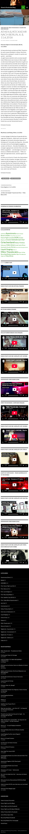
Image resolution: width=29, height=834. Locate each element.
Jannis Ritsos (21, 245)
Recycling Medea (6, 254)
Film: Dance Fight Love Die (7, 586)
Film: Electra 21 (5, 589)
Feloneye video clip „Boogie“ (8, 685)
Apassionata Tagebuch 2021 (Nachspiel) (11, 761)
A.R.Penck (3, 233)
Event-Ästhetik (12, 240)
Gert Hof (21, 240)
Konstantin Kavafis (6, 247)
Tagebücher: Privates (6, 634)
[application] (14, 216)
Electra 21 (3, 240)
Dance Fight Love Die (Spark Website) (10, 809)
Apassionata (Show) (6, 577)
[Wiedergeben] (3, 222)
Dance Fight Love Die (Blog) (8, 803)
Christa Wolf (12, 235)
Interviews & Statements (7, 611)
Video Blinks (9, 256)
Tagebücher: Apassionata (7, 629)
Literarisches (4, 617)
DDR (16, 237)
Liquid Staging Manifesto (7, 695)
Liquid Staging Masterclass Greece (9, 765)
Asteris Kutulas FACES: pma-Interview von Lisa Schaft (14, 784)
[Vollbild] (26, 222)
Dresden (20, 237)
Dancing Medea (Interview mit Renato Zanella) (12, 729)
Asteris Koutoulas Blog (8, 7)
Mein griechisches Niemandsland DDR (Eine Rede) (13, 780)
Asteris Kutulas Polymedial (7, 800)
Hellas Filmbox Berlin (6, 609)
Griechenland (4, 27)
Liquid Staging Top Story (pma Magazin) (10, 734)
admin (7, 40)
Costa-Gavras (18, 235)
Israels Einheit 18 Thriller (7, 681)
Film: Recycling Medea (6, 594)
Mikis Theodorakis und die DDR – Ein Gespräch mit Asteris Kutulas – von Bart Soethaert (13, 720)
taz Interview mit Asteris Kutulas (9, 742)
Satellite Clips (15, 254)
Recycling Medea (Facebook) (8, 817)
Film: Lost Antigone (6, 591)
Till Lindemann (22, 254)
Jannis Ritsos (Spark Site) (7, 814)
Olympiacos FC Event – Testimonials (10, 770)
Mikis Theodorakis (14, 27)
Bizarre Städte (5, 235)
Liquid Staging (6, 249)
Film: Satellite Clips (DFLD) (7, 597)
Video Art (3, 256)
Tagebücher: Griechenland (7, 632)
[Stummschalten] (23, 222)
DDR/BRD (3, 583)
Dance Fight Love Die (7, 238)
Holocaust (3, 245)
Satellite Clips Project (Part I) (8, 704)
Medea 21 (15, 249)
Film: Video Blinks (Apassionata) (9, 600)
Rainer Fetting (22, 252)
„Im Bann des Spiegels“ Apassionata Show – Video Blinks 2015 (13, 192)
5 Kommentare (13, 40)
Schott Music (4, 823)
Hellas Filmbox (20, 243)
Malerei (3, 620)
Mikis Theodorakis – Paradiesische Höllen (11, 651)
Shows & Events (5, 626)
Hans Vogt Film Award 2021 (8, 751)
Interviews (10, 245)
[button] (14, 216)
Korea (13, 247)
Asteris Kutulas (19, 233)
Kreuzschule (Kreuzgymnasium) (22, 247)
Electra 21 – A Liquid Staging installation (11, 725)
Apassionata (11, 233)
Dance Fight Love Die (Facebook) (9, 806)
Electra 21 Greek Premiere (7, 738)
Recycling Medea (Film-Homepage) (9, 820)
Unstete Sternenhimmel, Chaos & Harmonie (12, 676)
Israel (16, 245)
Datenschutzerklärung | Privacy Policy (9, 830)
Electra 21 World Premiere (7, 747)
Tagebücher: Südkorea (6, 637)
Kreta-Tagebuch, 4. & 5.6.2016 (8, 186)
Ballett (2, 580)
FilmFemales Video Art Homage (9, 655)
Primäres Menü (27, 7)
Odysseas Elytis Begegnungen (8, 788)
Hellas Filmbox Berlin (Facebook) (9, 812)
